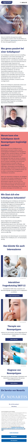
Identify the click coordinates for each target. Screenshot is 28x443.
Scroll (14, 30)
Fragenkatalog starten (14, 295)
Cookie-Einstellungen (14, 432)
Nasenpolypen (14, 40)
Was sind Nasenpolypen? (14, 404)
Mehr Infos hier (14, 339)
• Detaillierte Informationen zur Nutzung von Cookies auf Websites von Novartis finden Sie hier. (13, 429)
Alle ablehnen (14, 436)
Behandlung (14, 406)
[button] (21, 2)
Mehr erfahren (14, 383)
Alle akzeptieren (14, 440)
